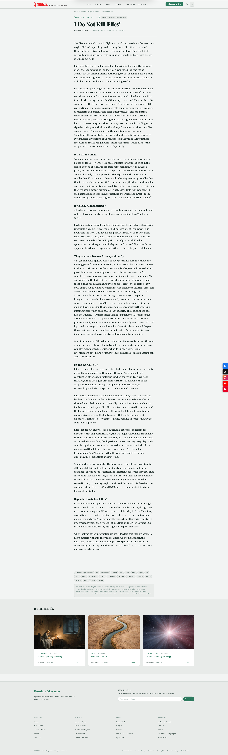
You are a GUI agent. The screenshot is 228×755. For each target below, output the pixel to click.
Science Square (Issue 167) (158, 656)
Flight (140, 573)
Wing (93, 580)
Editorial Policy (140, 751)
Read (79, 662)
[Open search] (187, 4)
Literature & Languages (167, 734)
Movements (93, 576)
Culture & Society (165, 722)
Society (118, 4)
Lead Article (121, 722)
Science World (80, 726)
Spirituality (120, 738)
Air (97, 573)
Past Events (38, 726)
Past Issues (130, 4)
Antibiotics (105, 573)
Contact (151, 751)
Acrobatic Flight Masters (84, 573)
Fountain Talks (39, 730)
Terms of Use (127, 751)
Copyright (160, 751)
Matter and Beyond (82, 730)
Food (77, 576)
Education (162, 726)
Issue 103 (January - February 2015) (114, 17)
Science (98, 4)
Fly (147, 573)
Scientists (130, 576)
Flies (133, 573)
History (160, 730)
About (36, 722)
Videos (36, 734)
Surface (78, 580)
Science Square (81, 722)
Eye (121, 573)
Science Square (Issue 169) (49, 656)
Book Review (162, 738)
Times (86, 580)
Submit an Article (174, 4)
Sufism (119, 730)
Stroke (148, 576)
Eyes (127, 573)
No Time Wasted (99, 656)
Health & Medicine (82, 738)
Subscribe (142, 4)
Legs (84, 576)
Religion (119, 726)
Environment (80, 734)
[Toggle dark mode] (192, 4)
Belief (108, 4)
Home (89, 4)
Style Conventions (187, 751)
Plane (102, 576)
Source (140, 576)
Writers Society (172, 751)
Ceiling (114, 573)
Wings (100, 580)
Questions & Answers (124, 734)
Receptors (111, 576)
